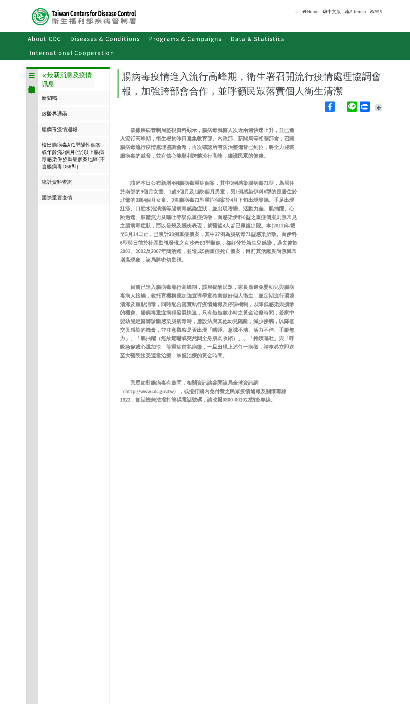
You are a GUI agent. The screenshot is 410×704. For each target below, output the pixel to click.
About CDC (44, 39)
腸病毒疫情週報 (60, 129)
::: (27, 63)
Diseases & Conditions (105, 39)
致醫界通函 (54, 113)
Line (352, 106)
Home (313, 11)
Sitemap (358, 11)
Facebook (335, 106)
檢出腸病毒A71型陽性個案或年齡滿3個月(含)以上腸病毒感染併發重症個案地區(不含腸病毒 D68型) (73, 155)
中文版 (334, 11)
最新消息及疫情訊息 (67, 79)
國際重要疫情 (57, 197)
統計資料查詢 (57, 182)
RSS (378, 11)
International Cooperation (71, 53)
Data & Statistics (257, 39)
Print (365, 106)
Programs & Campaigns (185, 39)
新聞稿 (49, 98)
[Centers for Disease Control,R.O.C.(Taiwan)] (84, 16)
